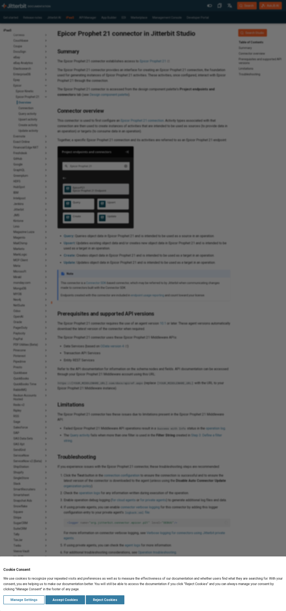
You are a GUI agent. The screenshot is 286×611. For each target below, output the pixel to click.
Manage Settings (23, 600)
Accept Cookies (65, 600)
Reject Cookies (105, 600)
